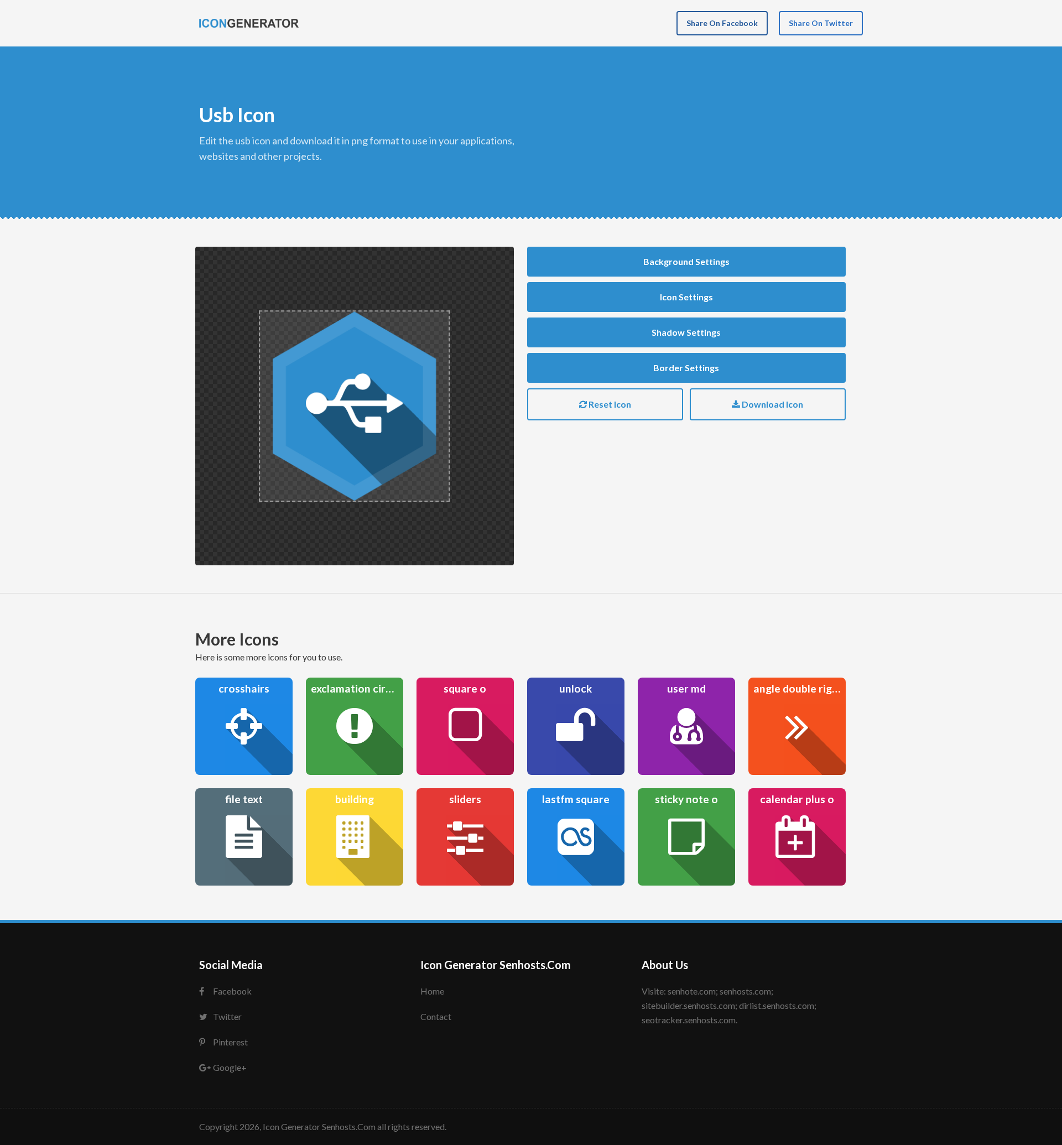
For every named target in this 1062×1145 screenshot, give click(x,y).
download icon (771, 404)
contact (435, 1016)
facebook (232, 991)
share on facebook (722, 23)
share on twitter (821, 23)
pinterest (230, 1042)
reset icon (609, 404)
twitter (227, 1016)
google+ (230, 1067)
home (432, 991)
